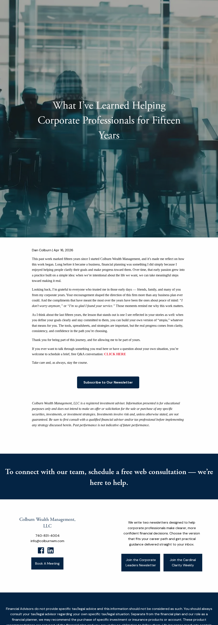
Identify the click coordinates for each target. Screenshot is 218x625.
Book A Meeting (47, 563)
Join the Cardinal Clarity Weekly (183, 563)
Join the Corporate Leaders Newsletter (141, 563)
